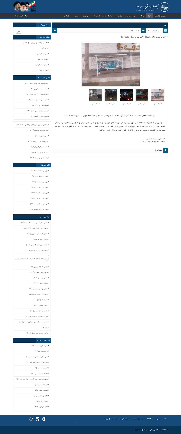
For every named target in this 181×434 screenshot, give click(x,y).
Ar (21, 15)
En (16, 15)
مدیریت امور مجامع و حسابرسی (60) (37, 357)
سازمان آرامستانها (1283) (40, 278)
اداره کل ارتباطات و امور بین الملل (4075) (35, 43)
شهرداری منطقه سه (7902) (40, 182)
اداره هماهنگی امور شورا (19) (39, 147)
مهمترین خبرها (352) (41, 65)
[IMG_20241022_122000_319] (126, 89)
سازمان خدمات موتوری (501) (39, 266)
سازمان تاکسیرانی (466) (41, 305)
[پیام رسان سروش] (44, 418)
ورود (106, 419)
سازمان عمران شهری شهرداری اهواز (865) (35, 228)
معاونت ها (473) (42, 54)
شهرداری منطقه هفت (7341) (39, 204)
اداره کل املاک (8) (42, 401)
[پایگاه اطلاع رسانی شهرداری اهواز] (152, 7)
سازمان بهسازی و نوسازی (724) (38, 289)
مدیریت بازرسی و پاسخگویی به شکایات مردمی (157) (32, 379)
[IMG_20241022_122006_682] (111, 89)
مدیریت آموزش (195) (41, 136)
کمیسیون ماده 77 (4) (41, 368)
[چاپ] (54, 30)
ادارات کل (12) (43, 70)
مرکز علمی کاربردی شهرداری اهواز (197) (36, 316)
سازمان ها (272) (43, 59)
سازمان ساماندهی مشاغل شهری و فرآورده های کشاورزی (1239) (32, 259)
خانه (165, 419)
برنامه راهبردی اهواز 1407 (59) (39, 158)
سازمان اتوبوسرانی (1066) (40, 239)
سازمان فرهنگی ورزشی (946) (39, 311)
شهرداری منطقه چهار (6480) (39, 187)
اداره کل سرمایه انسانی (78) (39, 152)
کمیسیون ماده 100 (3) (41, 390)
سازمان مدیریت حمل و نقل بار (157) (37, 333)
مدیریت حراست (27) (41, 351)
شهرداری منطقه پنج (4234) (39, 193)
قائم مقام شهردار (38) (41, 407)
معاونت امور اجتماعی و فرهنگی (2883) (36, 83)
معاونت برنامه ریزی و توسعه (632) (37, 111)
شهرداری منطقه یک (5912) (40, 171)
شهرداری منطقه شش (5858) (39, 198)
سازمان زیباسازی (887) (41, 283)
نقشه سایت (136, 419)
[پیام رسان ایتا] (37, 418)
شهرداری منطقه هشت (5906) (39, 209)
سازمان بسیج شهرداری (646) (39, 272)
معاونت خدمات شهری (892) (39, 89)
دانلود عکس (158, 103)
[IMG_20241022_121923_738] (95, 89)
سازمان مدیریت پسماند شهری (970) (37, 245)
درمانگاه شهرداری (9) (41, 384)
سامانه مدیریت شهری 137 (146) (38, 373)
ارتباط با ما (147, 419)
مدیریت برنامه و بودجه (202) (39, 130)
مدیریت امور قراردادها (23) (40, 346)
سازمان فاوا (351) (42, 300)
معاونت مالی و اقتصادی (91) (39, 116)
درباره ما (157, 419)
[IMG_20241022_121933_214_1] (158, 89)
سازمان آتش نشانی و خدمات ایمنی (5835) (34, 223)
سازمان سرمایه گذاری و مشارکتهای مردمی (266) (33, 322)
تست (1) (45, 327)
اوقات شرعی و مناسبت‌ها (119, 419)
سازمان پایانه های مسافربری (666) (37, 234)
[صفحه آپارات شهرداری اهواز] (30, 418)
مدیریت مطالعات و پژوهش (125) (38, 141)
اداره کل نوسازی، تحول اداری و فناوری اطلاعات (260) (32, 125)
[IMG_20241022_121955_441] (142, 89)
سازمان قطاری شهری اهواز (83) (38, 294)
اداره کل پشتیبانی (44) (41, 396)
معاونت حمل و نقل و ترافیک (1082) (37, 94)
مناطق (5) (45, 48)
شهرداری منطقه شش (153, 138)
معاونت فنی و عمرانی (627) (39, 105)
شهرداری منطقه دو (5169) (40, 176)
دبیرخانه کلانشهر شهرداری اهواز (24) (37, 362)
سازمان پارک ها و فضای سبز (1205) (37, 250)
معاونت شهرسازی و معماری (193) (38, 100)
